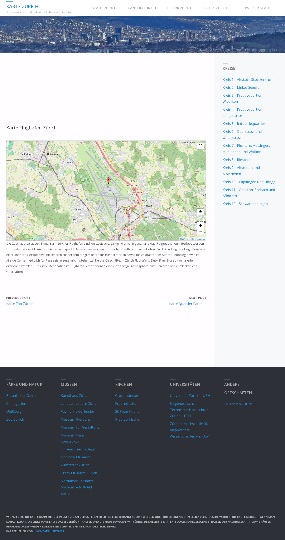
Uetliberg (14, 411)
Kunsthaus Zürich (75, 395)
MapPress (184, 239)
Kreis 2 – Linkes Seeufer (242, 87)
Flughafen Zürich (238, 403)
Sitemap (58, 531)
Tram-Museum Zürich (79, 472)
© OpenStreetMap (197, 239)
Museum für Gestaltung (80, 427)
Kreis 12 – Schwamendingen (245, 203)
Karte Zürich (22, 6)
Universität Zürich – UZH (190, 395)
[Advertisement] (106, 88)
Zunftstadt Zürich (75, 465)
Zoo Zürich (15, 419)
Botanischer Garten (21, 395)
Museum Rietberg (75, 419)
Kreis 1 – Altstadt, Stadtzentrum (248, 79)
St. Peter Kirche (127, 411)
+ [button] (200, 225)
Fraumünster (126, 403)
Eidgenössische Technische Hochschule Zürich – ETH (189, 409)
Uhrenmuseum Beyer (78, 449)
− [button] (200, 231)
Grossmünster (126, 395)
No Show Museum (76, 457)
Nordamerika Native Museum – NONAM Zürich (77, 487)
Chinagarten (16, 403)
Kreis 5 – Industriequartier (244, 123)
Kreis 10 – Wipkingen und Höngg (249, 181)
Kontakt (43, 531)
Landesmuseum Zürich (79, 403)
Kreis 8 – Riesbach (237, 159)
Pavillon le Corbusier (77, 411)
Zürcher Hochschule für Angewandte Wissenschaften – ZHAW (189, 429)
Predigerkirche (127, 419)
